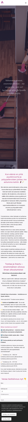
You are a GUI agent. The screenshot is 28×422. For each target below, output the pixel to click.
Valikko (25, 2)
